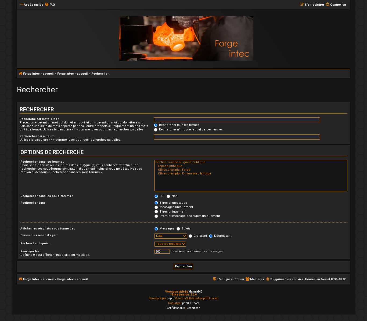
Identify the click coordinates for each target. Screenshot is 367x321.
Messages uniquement (176, 207)
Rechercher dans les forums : (42, 161)
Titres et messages (173, 203)
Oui (161, 196)
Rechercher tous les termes (178, 125)
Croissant (200, 236)
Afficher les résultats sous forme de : (47, 228)
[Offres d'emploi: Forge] (251, 170)
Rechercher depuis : (35, 243)
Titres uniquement (172, 211)
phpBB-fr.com (190, 303)
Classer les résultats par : (39, 235)
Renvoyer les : (30, 251)
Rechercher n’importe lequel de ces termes (190, 129)
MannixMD (195, 291)
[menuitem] (50, 5)
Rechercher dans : (33, 203)
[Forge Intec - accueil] (186, 38)
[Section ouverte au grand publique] (251, 162)
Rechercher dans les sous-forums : (46, 196)
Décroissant (222, 236)
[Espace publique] (251, 166)
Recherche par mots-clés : (39, 119)
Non (174, 196)
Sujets (185, 228)
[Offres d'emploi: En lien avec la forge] (251, 174)
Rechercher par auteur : (37, 136)
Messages (166, 228)
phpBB (171, 298)
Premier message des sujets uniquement (189, 216)
